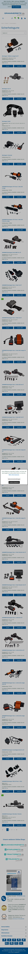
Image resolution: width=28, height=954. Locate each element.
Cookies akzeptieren (14, 482)
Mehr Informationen (14, 474)
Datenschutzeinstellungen (14, 479)
